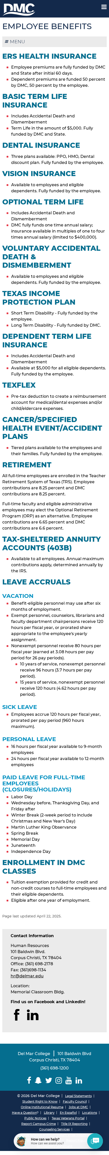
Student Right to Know (40, 1101)
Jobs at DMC (78, 1107)
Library (49, 1113)
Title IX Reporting (74, 1124)
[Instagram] (59, 1080)
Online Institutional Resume (42, 1107)
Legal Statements (78, 1096)
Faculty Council (75, 1101)
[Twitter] (48, 1080)
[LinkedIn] (78, 1080)
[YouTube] (68, 1080)
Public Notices (35, 1118)
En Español (68, 1113)
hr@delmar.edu (27, 976)
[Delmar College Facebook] (29, 1080)
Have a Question (24, 1113)
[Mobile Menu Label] (104, 7)
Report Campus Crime (38, 1124)
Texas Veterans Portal (68, 1118)
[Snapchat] (38, 1080)
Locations (89, 1113)
